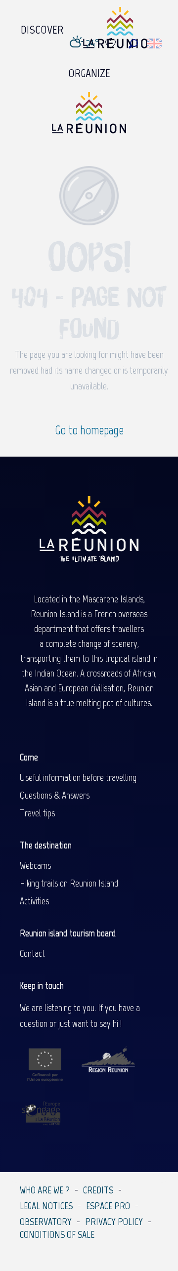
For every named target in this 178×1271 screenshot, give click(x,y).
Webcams (35, 865)
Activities (34, 901)
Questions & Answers (54, 795)
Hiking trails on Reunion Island (69, 883)
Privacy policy (114, 1222)
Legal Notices (46, 1206)
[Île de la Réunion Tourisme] (89, 116)
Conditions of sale (57, 1234)
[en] (155, 43)
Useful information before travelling (78, 777)
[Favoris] (112, 44)
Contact (32, 953)
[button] (133, 43)
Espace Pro (108, 1206)
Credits (98, 1190)
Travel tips (37, 813)
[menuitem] (42, 27)
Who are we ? (45, 1190)
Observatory (46, 1222)
